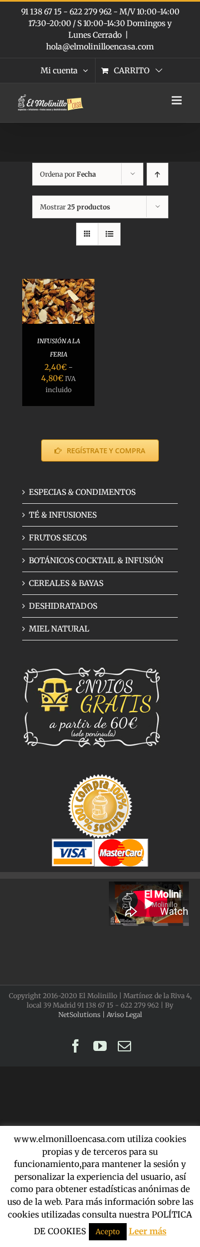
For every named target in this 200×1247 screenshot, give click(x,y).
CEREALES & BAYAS (66, 583)
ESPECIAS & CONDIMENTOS (82, 492)
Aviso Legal (124, 1014)
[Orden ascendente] (157, 174)
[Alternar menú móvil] (177, 100)
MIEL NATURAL (59, 629)
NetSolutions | (82, 1014)
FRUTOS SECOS (58, 538)
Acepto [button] (108, 1231)
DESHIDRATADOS (63, 606)
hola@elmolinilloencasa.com (100, 47)
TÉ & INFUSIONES (63, 515)
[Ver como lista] (109, 234)
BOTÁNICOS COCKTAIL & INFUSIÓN (96, 560)
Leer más (148, 1231)
